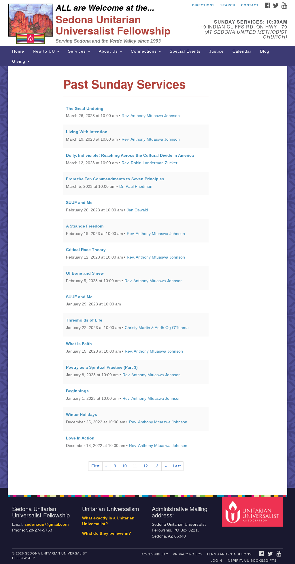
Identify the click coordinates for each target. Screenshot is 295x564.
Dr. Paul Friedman (135, 186)
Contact (250, 5)
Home (18, 51)
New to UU (44, 51)
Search (227, 5)
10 (124, 466)
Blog (264, 51)
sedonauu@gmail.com (46, 524)
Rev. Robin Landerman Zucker (149, 162)
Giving (19, 61)
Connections (144, 51)
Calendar (241, 51)
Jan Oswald (137, 210)
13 (156, 466)
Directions (203, 5)
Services (77, 51)
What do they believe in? (106, 533)
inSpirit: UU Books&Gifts (252, 560)
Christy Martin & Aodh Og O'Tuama (157, 327)
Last (177, 466)
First (95, 466)
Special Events (185, 51)
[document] (147, 277)
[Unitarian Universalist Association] (253, 511)
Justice (216, 51)
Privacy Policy (188, 554)
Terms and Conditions (229, 554)
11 (135, 466)
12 (145, 466)
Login (216, 560)
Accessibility (154, 554)
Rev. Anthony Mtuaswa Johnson (151, 115)
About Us (109, 51)
